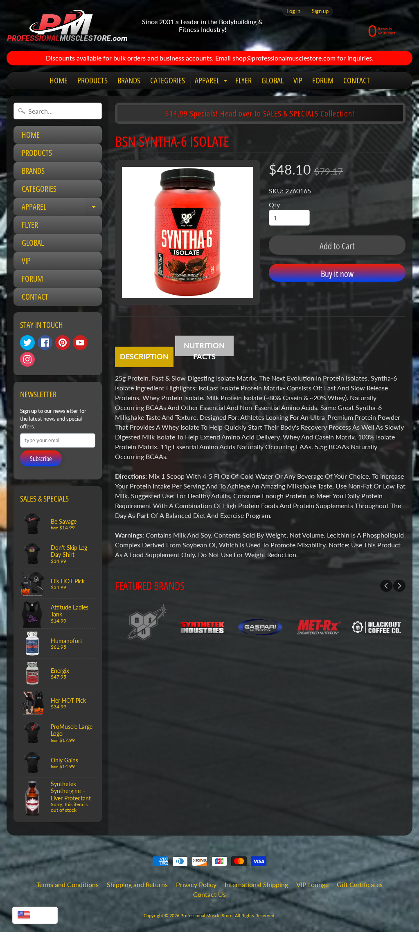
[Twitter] (27, 342)
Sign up (320, 11)
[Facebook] (45, 342)
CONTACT (356, 80)
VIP (297, 80)
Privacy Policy (196, 884)
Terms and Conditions (67, 884)
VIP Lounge (312, 884)
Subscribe (41, 458)
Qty (274, 204)
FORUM (322, 80)
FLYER (243, 80)
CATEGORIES (167, 80)
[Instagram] (27, 359)
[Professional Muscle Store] (67, 25)
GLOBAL (272, 80)
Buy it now (337, 273)
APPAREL (212, 82)
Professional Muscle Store (206, 915)
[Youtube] (80, 342)
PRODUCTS (92, 80)
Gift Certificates (360, 884)
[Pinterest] (62, 342)
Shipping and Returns (137, 884)
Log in (293, 11)
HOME (59, 80)
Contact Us (209, 894)
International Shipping (256, 884)
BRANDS (128, 80)
